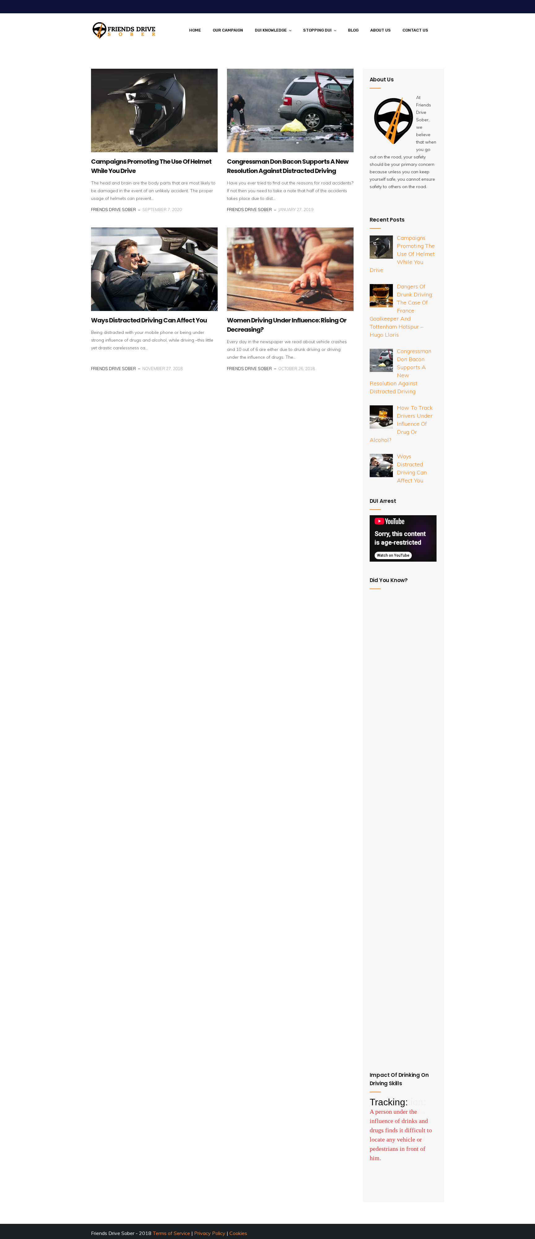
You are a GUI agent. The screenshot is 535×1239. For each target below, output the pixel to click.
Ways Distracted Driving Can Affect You (149, 320)
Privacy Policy (210, 1233)
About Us (380, 30)
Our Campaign (228, 30)
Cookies (238, 1233)
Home (195, 30)
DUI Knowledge (271, 30)
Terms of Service (171, 1233)
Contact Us (415, 30)
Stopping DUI (317, 30)
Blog (353, 30)
